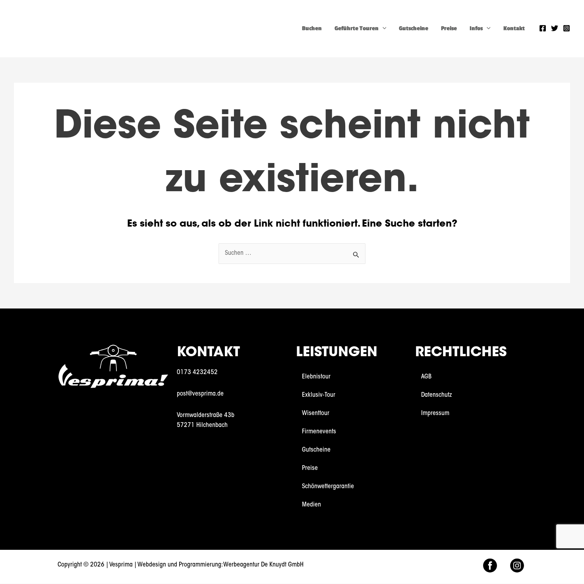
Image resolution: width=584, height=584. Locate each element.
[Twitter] (554, 28)
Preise (449, 28)
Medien (311, 505)
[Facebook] (542, 28)
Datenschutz (436, 395)
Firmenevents (319, 432)
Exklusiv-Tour (318, 395)
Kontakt (514, 28)
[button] (383, 28)
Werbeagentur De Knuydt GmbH (263, 565)
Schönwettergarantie (328, 486)
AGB (426, 377)
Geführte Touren (357, 28)
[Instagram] (566, 28)
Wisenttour (315, 413)
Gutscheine (413, 28)
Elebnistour (316, 377)
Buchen (312, 28)
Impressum (435, 413)
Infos (476, 28)
